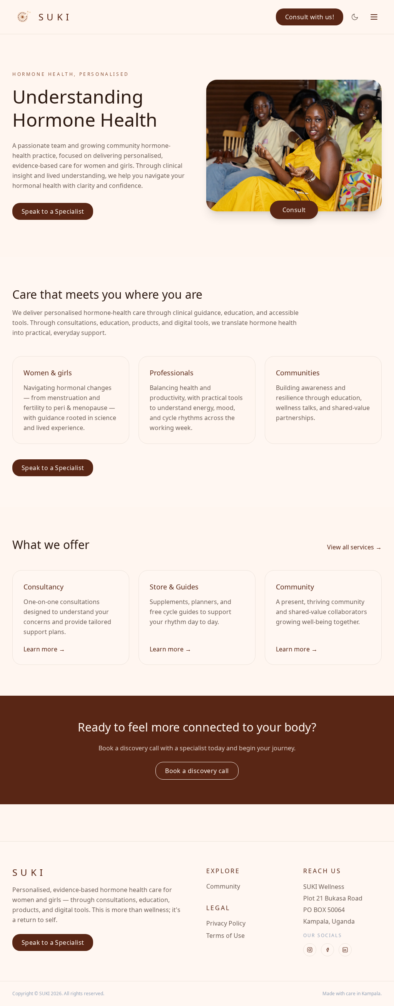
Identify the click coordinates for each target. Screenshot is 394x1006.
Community (223, 886)
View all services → (354, 547)
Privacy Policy (225, 923)
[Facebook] (327, 949)
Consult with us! (309, 17)
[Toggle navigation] (374, 17)
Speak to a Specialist (53, 211)
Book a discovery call (197, 771)
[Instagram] (309, 949)
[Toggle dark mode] (355, 17)
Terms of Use (225, 935)
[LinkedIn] (345, 949)
